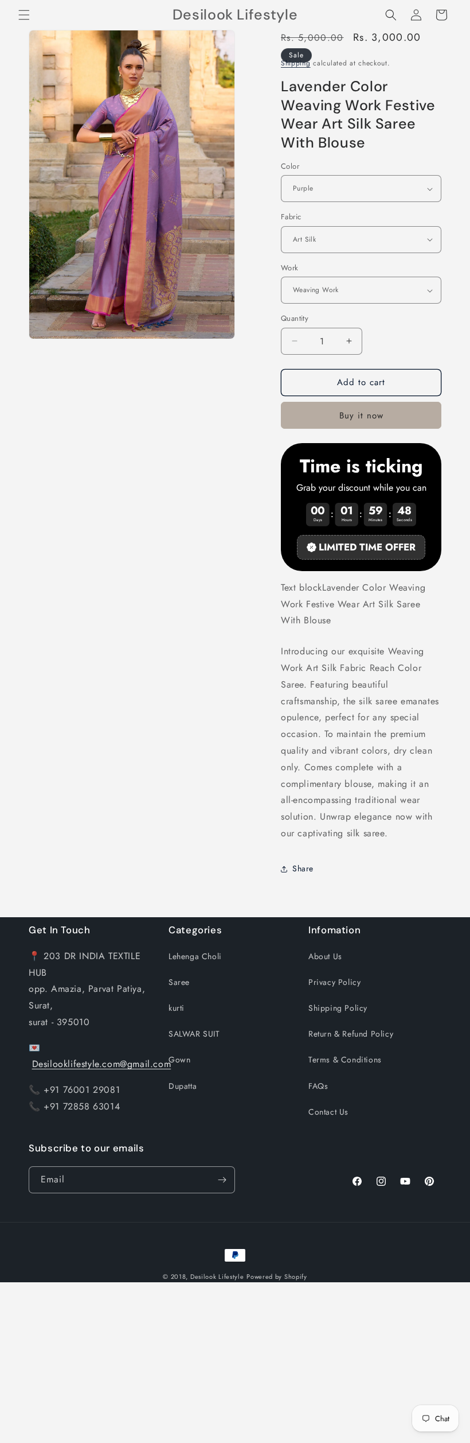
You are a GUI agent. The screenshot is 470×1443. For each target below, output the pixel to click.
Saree (179, 982)
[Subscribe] (221, 1179)
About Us (325, 956)
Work (290, 267)
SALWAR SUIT (194, 1033)
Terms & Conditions (345, 1059)
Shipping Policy (337, 1008)
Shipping (296, 63)
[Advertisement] (235, 1362)
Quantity (294, 318)
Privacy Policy (334, 982)
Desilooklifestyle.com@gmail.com (101, 1063)
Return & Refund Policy (350, 1033)
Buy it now (361, 415)
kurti (177, 1008)
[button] (24, 15)
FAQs (318, 1086)
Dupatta (183, 1086)
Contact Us (328, 1112)
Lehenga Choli (195, 956)
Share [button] (303, 868)
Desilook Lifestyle (217, 1276)
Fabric (291, 216)
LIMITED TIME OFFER (367, 547)
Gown (179, 1059)
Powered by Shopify (276, 1276)
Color (290, 166)
